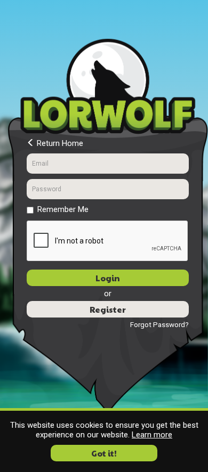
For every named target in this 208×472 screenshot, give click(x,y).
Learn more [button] (152, 435)
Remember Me (63, 209)
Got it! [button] (104, 453)
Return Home (59, 143)
